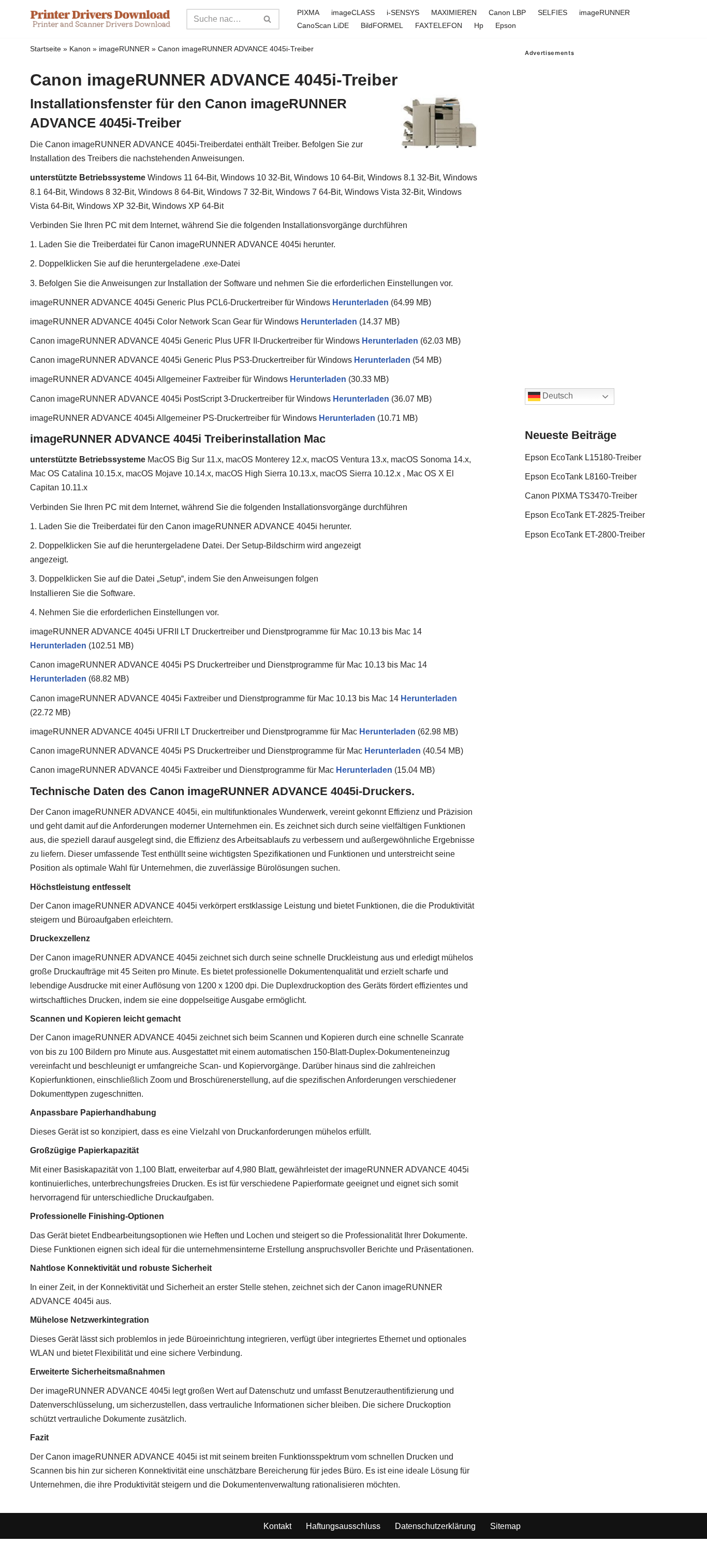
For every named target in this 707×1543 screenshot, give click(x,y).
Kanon (80, 49)
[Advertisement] (601, 211)
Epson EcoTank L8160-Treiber (581, 476)
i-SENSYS (403, 12)
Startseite (45, 49)
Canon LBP (507, 12)
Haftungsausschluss (343, 1526)
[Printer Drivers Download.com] (100, 19)
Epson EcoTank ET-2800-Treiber (585, 534)
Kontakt (277, 1526)
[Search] (267, 19)
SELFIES (552, 12)
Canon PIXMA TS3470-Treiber (581, 495)
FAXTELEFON (438, 25)
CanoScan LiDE (323, 25)
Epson (505, 25)
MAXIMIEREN (454, 12)
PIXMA (308, 12)
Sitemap (505, 1526)
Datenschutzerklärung (435, 1526)
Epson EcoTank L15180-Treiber (583, 457)
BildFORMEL (382, 25)
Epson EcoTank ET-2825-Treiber (585, 515)
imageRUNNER (604, 12)
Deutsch (556, 396)
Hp (478, 25)
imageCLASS (353, 12)
